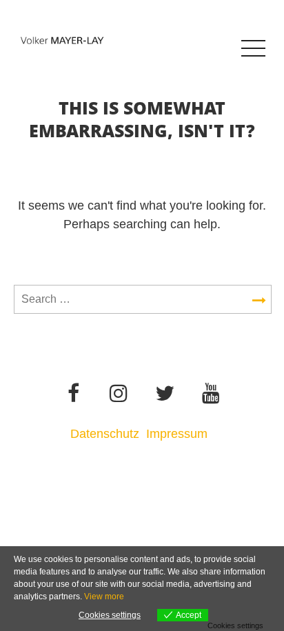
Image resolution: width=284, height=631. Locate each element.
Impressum (178, 434)
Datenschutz (104, 434)
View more (104, 596)
